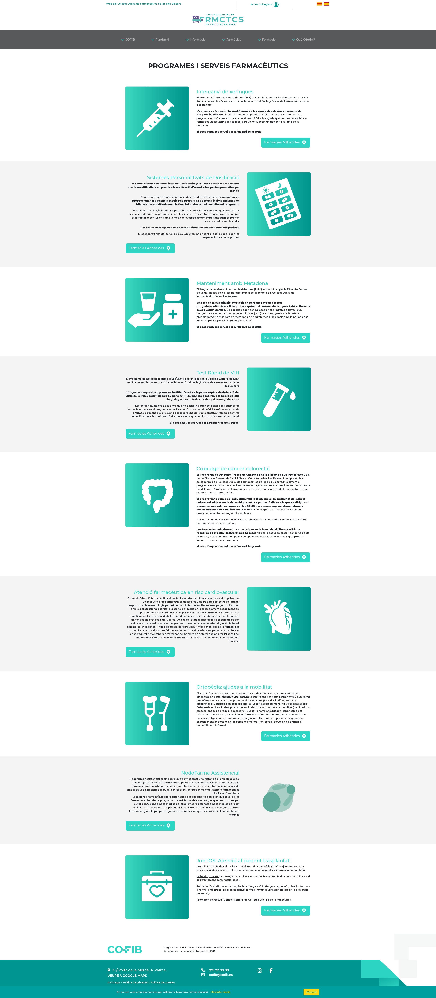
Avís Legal (114, 982)
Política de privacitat (135, 982)
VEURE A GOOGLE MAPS (127, 976)
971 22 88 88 (217, 970)
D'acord (311, 992)
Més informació (220, 992)
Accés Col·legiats (261, 4)
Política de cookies (163, 982)
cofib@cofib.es (219, 975)
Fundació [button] (162, 39)
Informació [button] (197, 39)
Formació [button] (268, 39)
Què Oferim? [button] (305, 39)
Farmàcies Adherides (282, 142)
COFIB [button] (129, 39)
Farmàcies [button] (233, 39)
